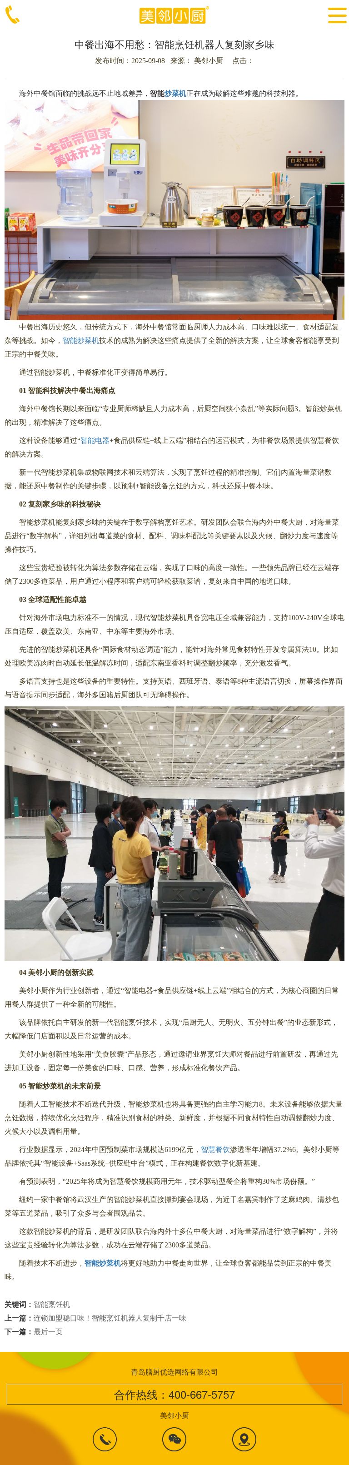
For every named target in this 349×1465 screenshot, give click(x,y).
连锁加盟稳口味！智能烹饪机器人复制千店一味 (110, 1317)
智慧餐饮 (215, 1149)
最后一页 (48, 1331)
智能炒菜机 (81, 340)
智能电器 (95, 440)
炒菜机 (175, 93)
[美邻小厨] (175, 13)
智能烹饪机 (52, 1304)
